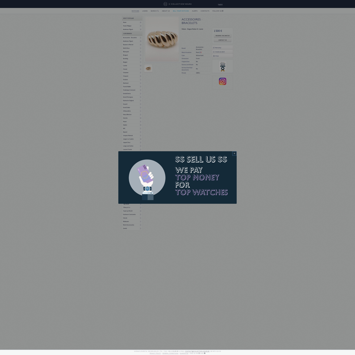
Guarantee (184, 353)
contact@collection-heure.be (197, 351)
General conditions (170, 353)
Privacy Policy (155, 353)
